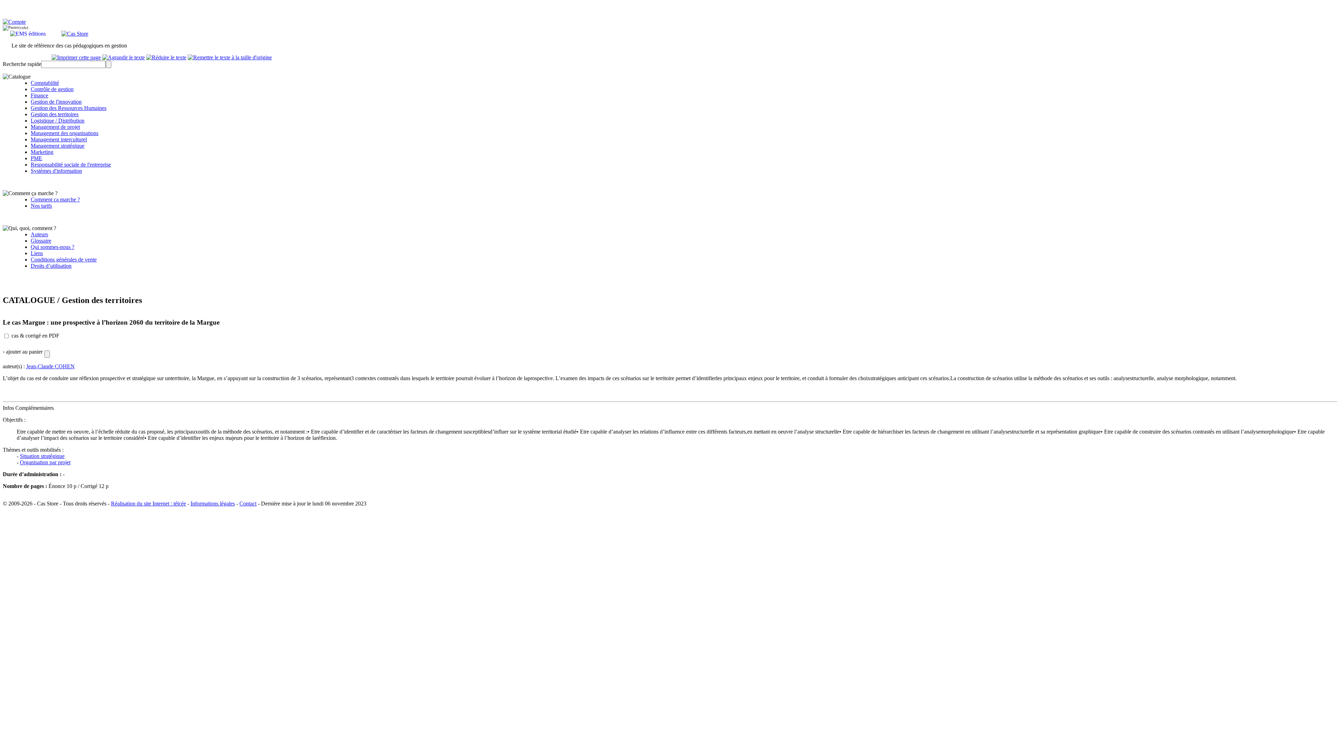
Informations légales (213, 504)
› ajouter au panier (23, 352)
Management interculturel (59, 139)
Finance (39, 95)
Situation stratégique (42, 456)
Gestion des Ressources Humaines (68, 108)
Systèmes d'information (56, 171)
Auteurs (39, 234)
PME (36, 158)
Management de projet (55, 127)
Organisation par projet (45, 462)
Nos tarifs (41, 206)
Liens (37, 253)
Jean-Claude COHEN (50, 366)
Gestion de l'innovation (56, 102)
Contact (247, 504)
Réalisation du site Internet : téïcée (148, 504)
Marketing (42, 152)
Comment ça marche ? (55, 199)
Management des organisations (64, 133)
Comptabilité (45, 83)
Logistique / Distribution (57, 121)
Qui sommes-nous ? (52, 247)
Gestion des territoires (55, 114)
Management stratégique (57, 146)
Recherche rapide (22, 64)
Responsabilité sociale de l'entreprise (71, 165)
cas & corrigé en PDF (35, 336)
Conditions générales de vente (64, 260)
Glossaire (41, 241)
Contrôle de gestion (52, 89)
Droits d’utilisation (51, 266)
